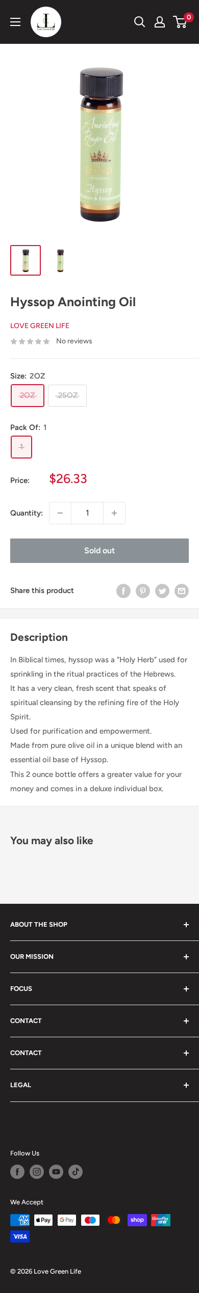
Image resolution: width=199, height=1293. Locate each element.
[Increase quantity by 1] (114, 513)
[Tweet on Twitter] (162, 590)
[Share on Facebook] (123, 590)
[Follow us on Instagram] (37, 1172)
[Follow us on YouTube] (56, 1172)
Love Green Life (39, 325)
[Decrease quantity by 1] (60, 513)
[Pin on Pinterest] (143, 590)
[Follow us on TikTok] (75, 1172)
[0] (180, 22)
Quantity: (26, 513)
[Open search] (139, 22)
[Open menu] (15, 22)
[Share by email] (182, 590)
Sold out (99, 550)
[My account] (160, 22)
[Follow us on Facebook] (17, 1172)
